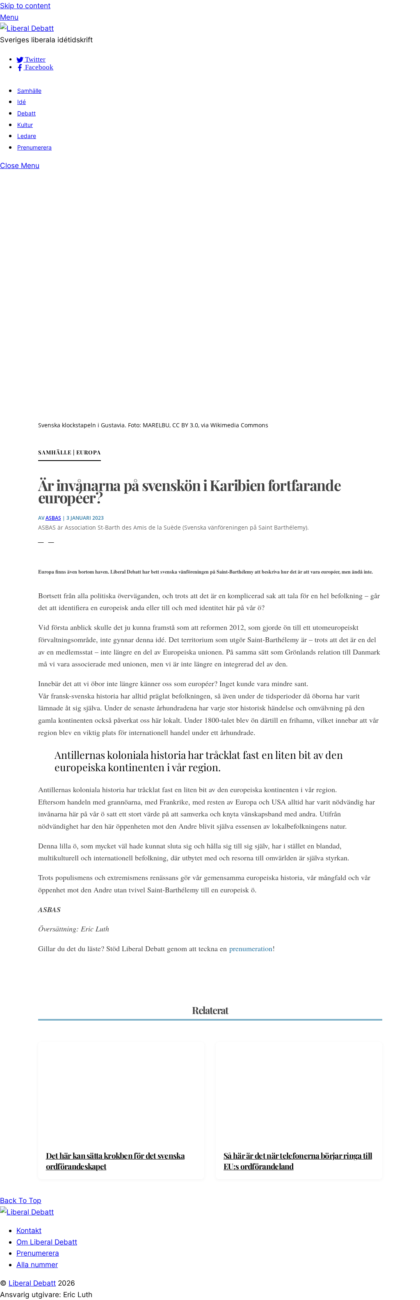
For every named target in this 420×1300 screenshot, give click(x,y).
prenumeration (250, 948)
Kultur (25, 124)
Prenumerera (34, 147)
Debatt (26, 113)
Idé (21, 101)
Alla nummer (37, 1264)
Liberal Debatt (32, 1283)
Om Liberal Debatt (46, 1242)
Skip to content (25, 5)
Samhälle (29, 90)
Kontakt (28, 1230)
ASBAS (53, 517)
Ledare (26, 135)
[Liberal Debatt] (27, 28)
